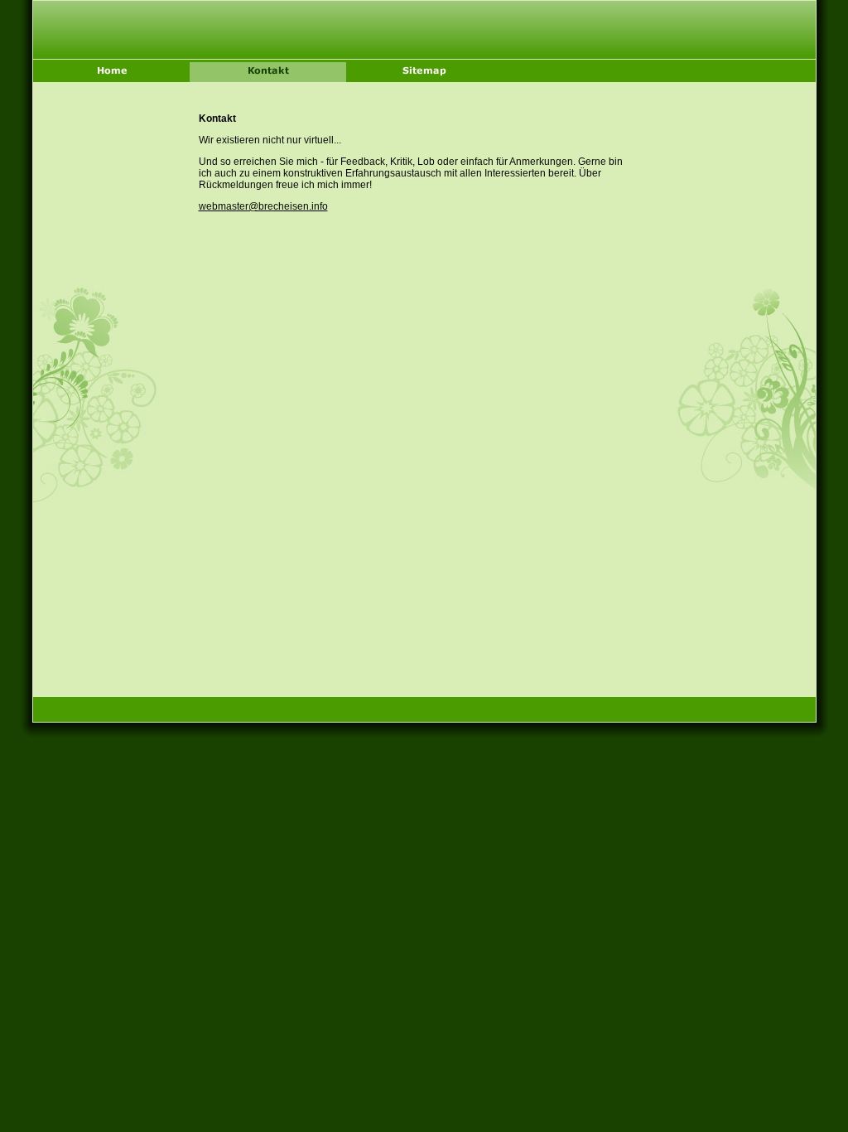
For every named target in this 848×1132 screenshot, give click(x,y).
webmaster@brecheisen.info (263, 206)
